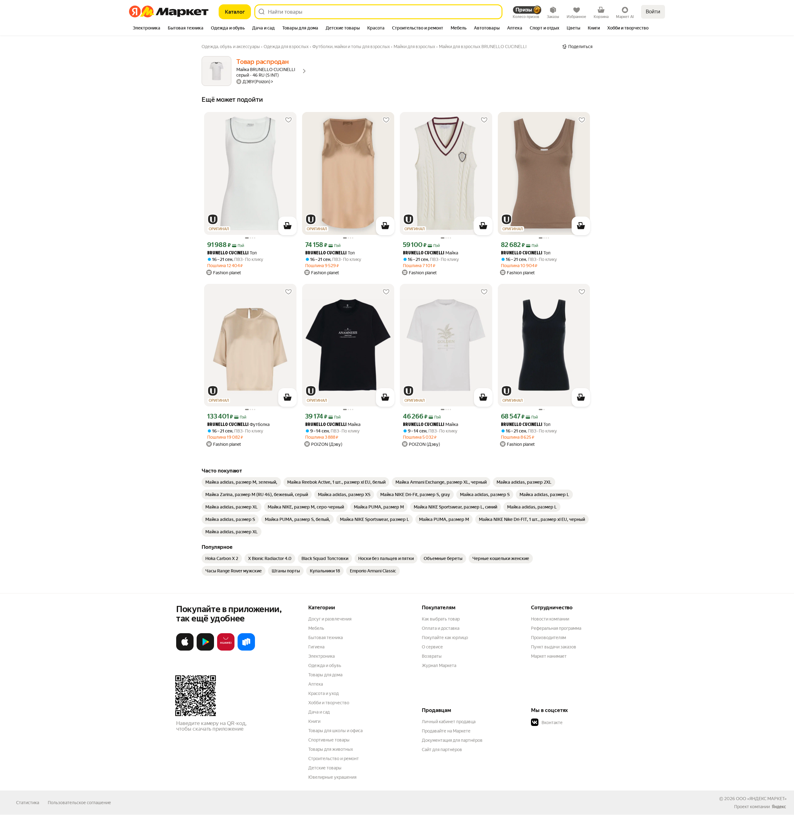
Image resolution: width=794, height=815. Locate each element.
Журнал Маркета (439, 665)
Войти (653, 12)
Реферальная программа (556, 628)
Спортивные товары (329, 739)
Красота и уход (323, 693)
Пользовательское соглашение (79, 802)
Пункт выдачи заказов (553, 646)
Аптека (315, 684)
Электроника (321, 656)
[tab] (146, 28)
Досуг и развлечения (329, 618)
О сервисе (432, 646)
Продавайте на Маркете (446, 730)
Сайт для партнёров (442, 749)
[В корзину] (287, 226)
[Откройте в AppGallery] (225, 649)
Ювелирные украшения (332, 777)
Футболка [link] (238, 424)
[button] (574, 723)
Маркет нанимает (549, 656)
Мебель (316, 628)
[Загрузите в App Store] (185, 649)
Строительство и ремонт (333, 758)
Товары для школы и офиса (335, 730)
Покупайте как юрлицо (445, 637)
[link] (241, 482)
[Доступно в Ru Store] (246, 649)
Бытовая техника (325, 637)
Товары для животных (330, 749)
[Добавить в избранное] (288, 120)
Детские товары (324, 767)
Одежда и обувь (324, 665)
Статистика (27, 802)
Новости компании (550, 618)
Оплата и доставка (440, 628)
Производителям (548, 637)
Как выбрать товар (441, 618)
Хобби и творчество (328, 702)
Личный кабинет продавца (448, 721)
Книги (314, 721)
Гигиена (316, 646)
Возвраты (432, 656)
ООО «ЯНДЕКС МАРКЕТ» (761, 798)
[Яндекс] (779, 806)
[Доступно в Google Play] (205, 649)
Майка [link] (430, 253)
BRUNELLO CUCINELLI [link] (227, 253)
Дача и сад (319, 712)
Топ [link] (232, 253)
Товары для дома (325, 674)
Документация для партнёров (452, 740)
